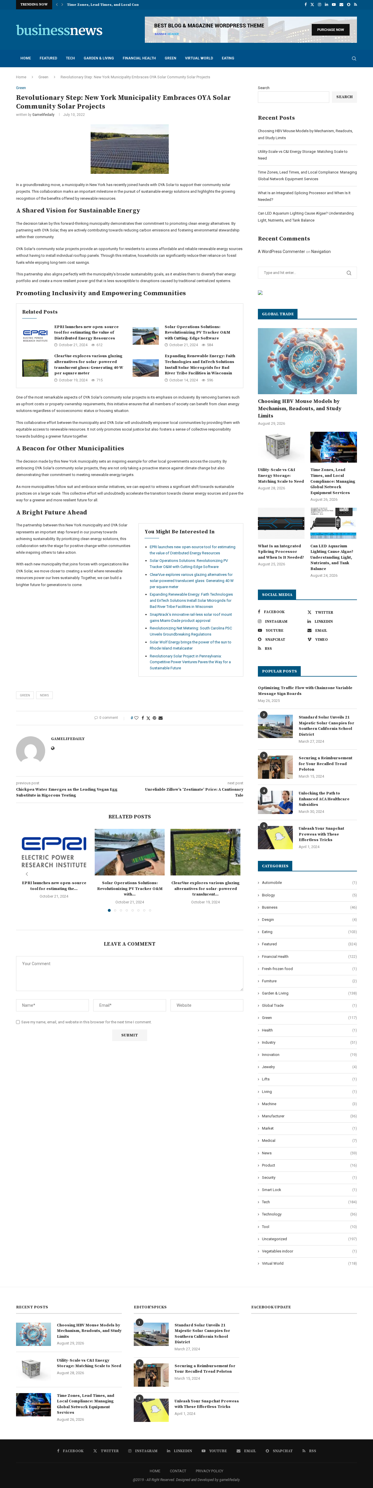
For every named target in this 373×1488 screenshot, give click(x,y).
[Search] (354, 58)
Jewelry (309, 1067)
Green (170, 58)
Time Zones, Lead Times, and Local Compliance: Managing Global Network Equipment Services (332, 481)
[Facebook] (306, 4)
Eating (228, 58)
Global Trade (309, 1005)
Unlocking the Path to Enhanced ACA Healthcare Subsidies (324, 799)
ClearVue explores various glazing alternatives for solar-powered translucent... (205, 888)
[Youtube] (334, 4)
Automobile (309, 882)
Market (309, 1128)
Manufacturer (309, 1116)
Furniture (309, 981)
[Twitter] (312, 4)
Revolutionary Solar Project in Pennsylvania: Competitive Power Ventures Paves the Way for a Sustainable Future (190, 662)
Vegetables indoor (309, 1251)
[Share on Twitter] (148, 718)
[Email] (341, 4)
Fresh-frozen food (309, 969)
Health (309, 1030)
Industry (309, 1042)
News (309, 1153)
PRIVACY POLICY (209, 1471)
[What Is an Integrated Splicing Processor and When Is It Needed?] (281, 523)
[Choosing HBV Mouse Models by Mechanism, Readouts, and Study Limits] (307, 361)
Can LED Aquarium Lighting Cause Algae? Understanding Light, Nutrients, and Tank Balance (331, 558)
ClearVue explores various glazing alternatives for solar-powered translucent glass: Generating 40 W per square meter (88, 364)
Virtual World (199, 58)
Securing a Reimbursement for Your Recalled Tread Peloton (325, 763)
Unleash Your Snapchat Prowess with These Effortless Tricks (321, 834)
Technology (309, 1214)
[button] (56, 4)
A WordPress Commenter (281, 251)
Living (309, 1091)
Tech (70, 58)
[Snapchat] (348, 4)
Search (264, 88)
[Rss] (355, 4)
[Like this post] (136, 718)
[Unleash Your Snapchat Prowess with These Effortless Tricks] (275, 837)
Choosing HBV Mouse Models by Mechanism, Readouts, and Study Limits (300, 408)
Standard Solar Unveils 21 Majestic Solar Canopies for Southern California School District (326, 726)
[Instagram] (319, 4)
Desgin (309, 919)
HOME (155, 1471)
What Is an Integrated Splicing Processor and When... (115, 5)
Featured (48, 58)
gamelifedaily (43, 115)
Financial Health (139, 58)
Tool (309, 1227)
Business (309, 907)
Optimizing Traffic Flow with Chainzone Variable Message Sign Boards (305, 690)
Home (25, 58)
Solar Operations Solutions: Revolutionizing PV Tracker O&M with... (130, 888)
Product (309, 1165)
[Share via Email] (161, 718)
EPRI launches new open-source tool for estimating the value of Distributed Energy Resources (86, 332)
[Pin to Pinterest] (154, 718)
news (44, 695)
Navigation (321, 251)
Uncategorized (309, 1239)
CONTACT (178, 1471)
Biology (309, 895)
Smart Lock (309, 1190)
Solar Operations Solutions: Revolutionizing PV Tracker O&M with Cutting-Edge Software (197, 332)
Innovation (309, 1054)
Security (309, 1177)
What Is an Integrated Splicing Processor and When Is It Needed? (281, 552)
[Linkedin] (326, 4)
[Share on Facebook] (143, 718)
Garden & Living (99, 58)
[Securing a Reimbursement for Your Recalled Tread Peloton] (275, 767)
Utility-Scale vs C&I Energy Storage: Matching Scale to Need (281, 475)
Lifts (309, 1079)
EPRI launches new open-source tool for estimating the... (54, 885)
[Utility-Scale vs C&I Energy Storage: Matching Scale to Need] (281, 447)
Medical (309, 1140)
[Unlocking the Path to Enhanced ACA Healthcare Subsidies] (275, 802)
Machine (309, 1104)
